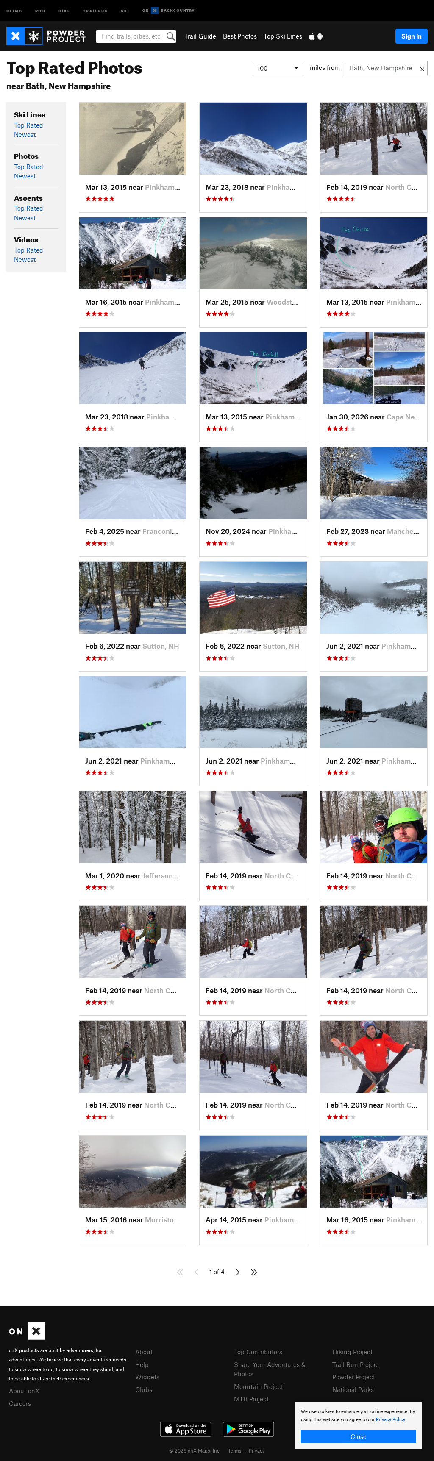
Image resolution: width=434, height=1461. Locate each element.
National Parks (353, 1389)
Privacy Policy (390, 1419)
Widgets (147, 1376)
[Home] (50, 36)
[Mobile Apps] (316, 36)
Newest (25, 134)
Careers (20, 1403)
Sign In (411, 36)
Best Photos (240, 36)
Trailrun (95, 10)
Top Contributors (258, 1351)
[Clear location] (422, 68)
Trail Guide (200, 36)
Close (359, 1436)
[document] (358, 1425)
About (144, 1351)
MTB (40, 10)
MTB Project (251, 1399)
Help (142, 1364)
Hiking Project (352, 1351)
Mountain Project (258, 1386)
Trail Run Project (355, 1364)
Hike (64, 10)
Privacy (257, 1450)
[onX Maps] (27, 1337)
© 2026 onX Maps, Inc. (195, 1450)
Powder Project (353, 1376)
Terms (235, 1450)
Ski (125, 10)
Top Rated (28, 125)
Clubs (143, 1389)
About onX (24, 1390)
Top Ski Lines (283, 36)
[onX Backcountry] (168, 10)
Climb (14, 10)
